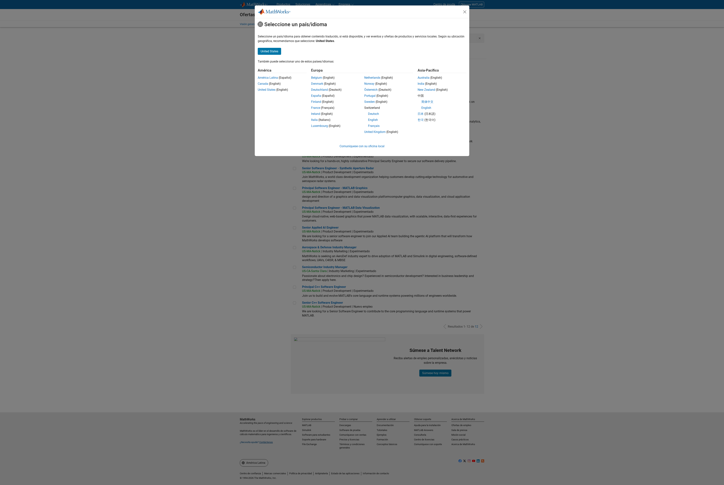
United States (266, 90)
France (315, 108)
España (316, 96)
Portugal (370, 96)
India (421, 83)
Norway (369, 83)
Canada (263, 83)
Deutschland (319, 90)
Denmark (317, 83)
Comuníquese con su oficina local (362, 146)
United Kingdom (375, 132)
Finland (316, 102)
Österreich (371, 90)
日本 (421, 114)
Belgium (316, 77)
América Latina (268, 77)
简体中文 (427, 102)
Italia (314, 120)
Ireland (315, 114)
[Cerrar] (465, 12)
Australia (423, 77)
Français (374, 126)
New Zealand (426, 90)
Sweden (369, 102)
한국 (421, 120)
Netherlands (372, 77)
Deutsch (373, 114)
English (373, 120)
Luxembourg (319, 126)
